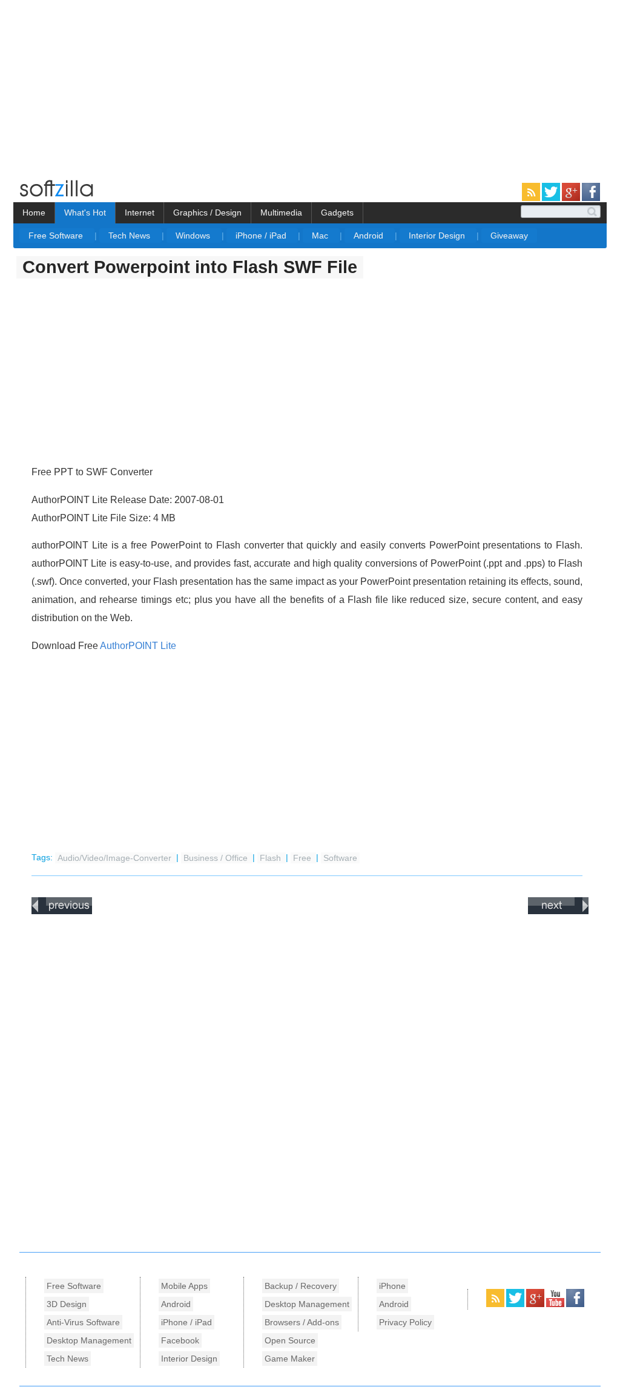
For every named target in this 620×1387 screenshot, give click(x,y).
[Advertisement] (101, 85)
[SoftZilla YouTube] (556, 1304)
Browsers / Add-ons (302, 1322)
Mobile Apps (184, 1286)
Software (340, 857)
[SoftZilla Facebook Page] (591, 198)
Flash (271, 857)
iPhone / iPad (262, 235)
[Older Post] (558, 911)
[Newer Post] (61, 911)
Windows (194, 235)
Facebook (180, 1340)
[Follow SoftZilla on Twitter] (552, 198)
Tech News (130, 235)
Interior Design (438, 235)
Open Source (290, 1340)
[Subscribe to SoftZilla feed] (532, 198)
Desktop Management (89, 1340)
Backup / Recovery (301, 1286)
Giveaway (509, 235)
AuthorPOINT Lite (138, 646)
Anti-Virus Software (83, 1322)
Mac (321, 235)
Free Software (56, 235)
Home (33, 212)
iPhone (392, 1286)
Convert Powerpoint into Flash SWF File (189, 267)
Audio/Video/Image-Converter (116, 857)
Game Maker (290, 1358)
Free (303, 857)
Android (370, 235)
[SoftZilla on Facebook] (575, 1304)
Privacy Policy (405, 1322)
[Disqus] (310, 1080)
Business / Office (216, 857)
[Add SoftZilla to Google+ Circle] (572, 198)
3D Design (67, 1304)
